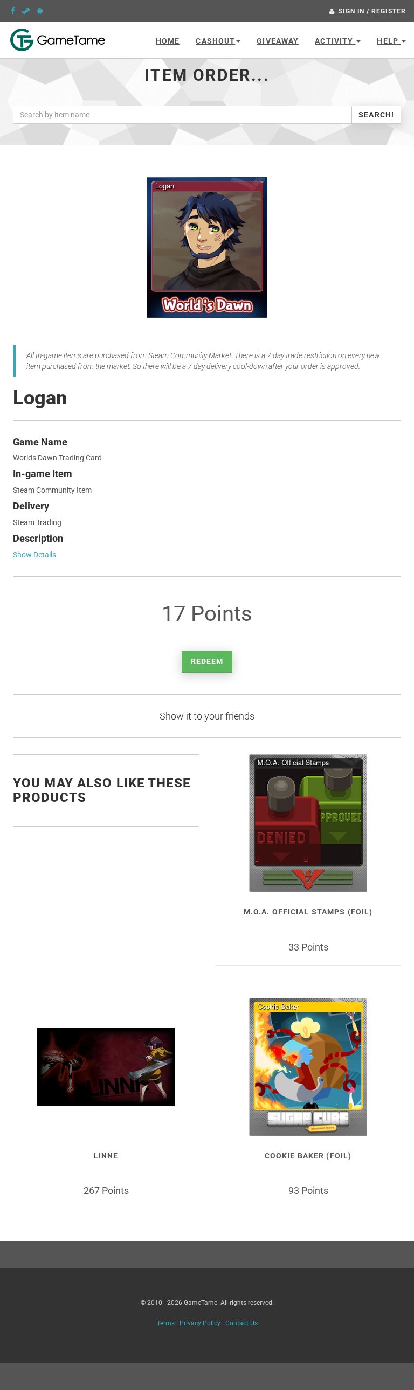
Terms (166, 1323)
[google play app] (39, 10)
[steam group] (25, 10)
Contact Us (241, 1323)
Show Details (34, 554)
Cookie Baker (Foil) (308, 1155)
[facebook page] (13, 10)
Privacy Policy (200, 1323)
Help (389, 41)
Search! (376, 114)
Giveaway (278, 41)
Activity (335, 41)
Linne (106, 1155)
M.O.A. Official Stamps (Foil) (308, 911)
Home (168, 41)
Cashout (215, 41)
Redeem (207, 661)
